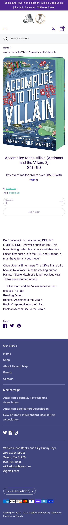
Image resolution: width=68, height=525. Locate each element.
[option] (34, 103)
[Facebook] (10, 433)
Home (6, 48)
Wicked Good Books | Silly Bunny (44, 512)
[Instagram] (16, 433)
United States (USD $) (18, 491)
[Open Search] (5, 38)
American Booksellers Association (26, 409)
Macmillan (11, 188)
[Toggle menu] (5, 28)
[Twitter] (5, 433)
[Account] (53, 27)
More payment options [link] (34, 230)
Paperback (14, 193)
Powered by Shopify (13, 516)
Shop (6, 360)
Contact (8, 379)
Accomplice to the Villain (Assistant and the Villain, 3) (29, 52)
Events (7, 372)
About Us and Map (15, 366)
